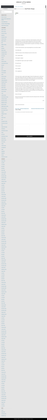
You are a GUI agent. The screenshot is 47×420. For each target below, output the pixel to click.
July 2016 (2, 383)
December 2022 (3, 241)
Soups (2, 132)
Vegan (15, 8)
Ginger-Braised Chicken (4, 25)
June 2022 (3, 252)
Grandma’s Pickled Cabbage (5, 23)
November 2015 (3, 398)
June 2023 (3, 230)
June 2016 (3, 385)
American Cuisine (4, 33)
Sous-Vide (2, 134)
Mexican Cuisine (3, 104)
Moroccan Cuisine (4, 108)
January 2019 (3, 329)
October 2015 (3, 400)
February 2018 (3, 349)
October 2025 (3, 179)
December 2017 (3, 353)
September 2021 (3, 269)
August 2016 (3, 381)
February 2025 (3, 194)
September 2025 (3, 181)
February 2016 (3, 392)
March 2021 (3, 280)
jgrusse (21, 6)
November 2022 (3, 243)
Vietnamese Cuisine (21, 104)
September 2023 (3, 224)
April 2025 (2, 190)
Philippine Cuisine (4, 113)
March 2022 (3, 258)
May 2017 (2, 366)
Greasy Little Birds (23, 2)
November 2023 (3, 220)
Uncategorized (5, 8)
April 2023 (2, 233)
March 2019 (3, 325)
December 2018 (3, 331)
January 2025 (3, 196)
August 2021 (3, 271)
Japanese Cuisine (4, 89)
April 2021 (2, 278)
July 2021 (2, 273)
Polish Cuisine (3, 117)
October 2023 (3, 222)
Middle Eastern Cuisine (4, 106)
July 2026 (2, 162)
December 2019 (3, 308)
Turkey (2, 143)
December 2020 (3, 286)
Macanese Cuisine (4, 100)
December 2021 (3, 263)
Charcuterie (3, 55)
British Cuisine (3, 50)
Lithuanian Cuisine (4, 98)
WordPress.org (3, 415)
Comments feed (3, 413)
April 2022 (2, 256)
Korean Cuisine (3, 91)
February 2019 (3, 327)
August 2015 (3, 402)
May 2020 (2, 299)
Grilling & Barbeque (4, 80)
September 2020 (3, 291)
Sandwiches (3, 128)
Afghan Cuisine (3, 29)
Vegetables (3, 151)
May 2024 (2, 211)
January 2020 (3, 306)
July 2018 (2, 340)
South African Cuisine (4, 136)
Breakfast (2, 48)
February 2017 (3, 372)
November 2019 (3, 310)
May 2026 (2, 166)
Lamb (2, 93)
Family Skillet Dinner (4, 21)
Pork (16, 104)
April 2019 (2, 323)
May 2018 (2, 344)
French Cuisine (3, 72)
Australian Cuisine (4, 37)
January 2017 (3, 374)
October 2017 (3, 357)
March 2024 (3, 213)
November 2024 (3, 200)
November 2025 (3, 177)
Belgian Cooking (3, 44)
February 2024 (3, 215)
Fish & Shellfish (3, 70)
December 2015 (3, 396)
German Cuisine (3, 76)
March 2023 (3, 235)
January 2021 (3, 284)
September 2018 (3, 336)
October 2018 (3, 334)
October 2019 (3, 312)
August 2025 (3, 183)
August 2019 (3, 316)
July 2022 (2, 250)
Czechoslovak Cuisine (4, 63)
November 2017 (3, 355)
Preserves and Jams (4, 123)
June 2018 (3, 342)
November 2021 (3, 265)
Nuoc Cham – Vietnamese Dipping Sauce (22, 108)
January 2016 (3, 394)
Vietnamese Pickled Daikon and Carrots (37, 108)
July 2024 (2, 207)
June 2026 (3, 164)
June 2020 (3, 297)
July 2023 (2, 228)
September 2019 (3, 314)
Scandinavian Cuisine (4, 130)
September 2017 (3, 359)
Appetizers (3, 35)
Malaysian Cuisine (4, 102)
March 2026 (3, 170)
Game (2, 74)
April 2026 (2, 168)
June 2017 (3, 364)
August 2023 (3, 226)
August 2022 (3, 248)
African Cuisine (3, 31)
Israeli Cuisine (3, 85)
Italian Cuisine (3, 87)
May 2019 (2, 321)
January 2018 (3, 351)
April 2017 (2, 368)
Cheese (2, 57)
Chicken (2, 59)
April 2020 (2, 301)
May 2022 (2, 254)
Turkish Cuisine (3, 145)
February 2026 (3, 172)
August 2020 (3, 293)
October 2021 (3, 267)
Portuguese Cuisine (4, 121)
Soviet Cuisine (3, 138)
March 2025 (3, 192)
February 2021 (3, 282)
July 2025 (2, 185)
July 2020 (2, 295)
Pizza (2, 115)
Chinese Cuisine (3, 61)
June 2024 (3, 209)
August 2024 (3, 205)
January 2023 (3, 239)
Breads (2, 46)
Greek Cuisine (3, 78)
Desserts (2, 65)
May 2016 (2, 387)
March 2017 (3, 370)
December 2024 (3, 198)
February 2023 (3, 237)
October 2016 (3, 379)
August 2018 (3, 338)
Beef (2, 42)
